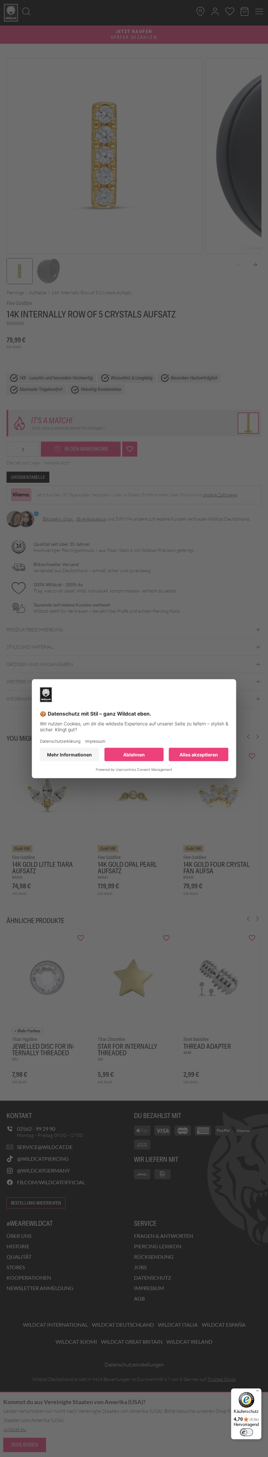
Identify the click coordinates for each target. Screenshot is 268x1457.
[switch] (246, 1432)
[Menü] (257, 1392)
